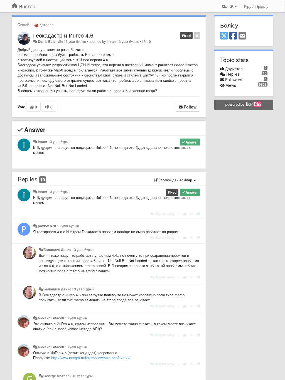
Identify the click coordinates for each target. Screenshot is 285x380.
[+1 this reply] (184, 213)
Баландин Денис (57, 249)
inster (111, 41)
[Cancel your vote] (191, 213)
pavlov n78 (47, 225)
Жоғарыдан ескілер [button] (175, 179)
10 (149, 41)
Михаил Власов (51, 317)
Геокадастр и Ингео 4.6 (63, 35)
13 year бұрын (59, 141)
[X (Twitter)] (224, 36)
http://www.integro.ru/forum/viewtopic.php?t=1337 (91, 357)
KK (231, 6)
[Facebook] (233, 36)
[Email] (242, 36)
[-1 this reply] (198, 213)
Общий (23, 24)
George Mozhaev (57, 375)
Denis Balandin (50, 41)
